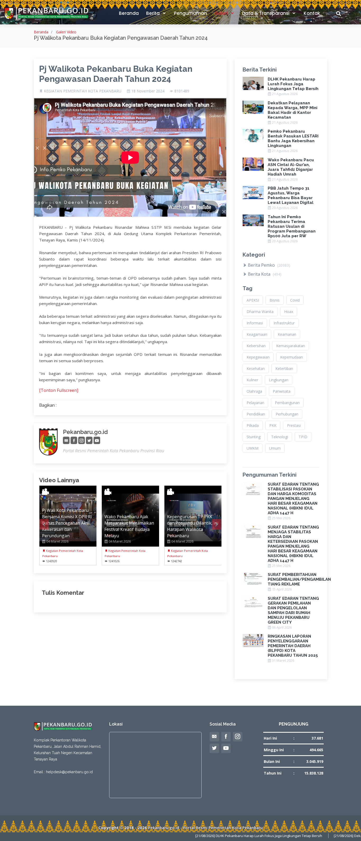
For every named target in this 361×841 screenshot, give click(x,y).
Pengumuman (190, 13)
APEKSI (253, 300)
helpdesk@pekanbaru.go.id (69, 772)
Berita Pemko (268, 265)
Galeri (221, 13)
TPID (303, 436)
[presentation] (44, 524)
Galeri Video (66, 31)
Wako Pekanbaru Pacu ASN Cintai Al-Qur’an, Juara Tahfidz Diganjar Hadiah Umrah (291, 167)
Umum (275, 448)
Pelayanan (255, 402)
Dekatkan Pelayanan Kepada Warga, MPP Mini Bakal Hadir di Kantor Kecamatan (292, 110)
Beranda (129, 13)
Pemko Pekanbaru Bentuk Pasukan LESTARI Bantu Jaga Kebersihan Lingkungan (293, 138)
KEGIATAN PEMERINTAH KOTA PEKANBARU (82, 91)
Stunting (254, 436)
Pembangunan (287, 402)
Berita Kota (264, 274)
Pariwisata (281, 391)
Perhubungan (287, 414)
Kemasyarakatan (290, 345)
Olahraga (254, 391)
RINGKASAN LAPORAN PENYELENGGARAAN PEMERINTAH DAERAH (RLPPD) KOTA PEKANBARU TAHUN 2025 (293, 646)
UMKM (252, 448)
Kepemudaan (291, 357)
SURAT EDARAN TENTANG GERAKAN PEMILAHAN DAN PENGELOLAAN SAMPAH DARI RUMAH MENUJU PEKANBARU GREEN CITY (293, 610)
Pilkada (253, 425)
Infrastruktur (284, 322)
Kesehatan (256, 368)
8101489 (181, 91)
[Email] (66, 440)
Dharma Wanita (260, 311)
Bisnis (275, 300)
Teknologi (279, 436)
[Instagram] (81, 440)
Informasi (255, 322)
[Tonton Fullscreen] (58, 390)
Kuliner (252, 379)
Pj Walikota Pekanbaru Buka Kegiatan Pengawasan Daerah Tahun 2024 (115, 74)
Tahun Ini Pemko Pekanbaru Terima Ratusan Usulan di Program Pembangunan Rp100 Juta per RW (292, 226)
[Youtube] (97, 440)
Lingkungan (278, 379)
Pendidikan (256, 414)
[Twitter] (89, 440)
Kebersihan (256, 345)
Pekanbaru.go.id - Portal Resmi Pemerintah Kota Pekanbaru (205, 827)
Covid (295, 300)
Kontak (312, 13)
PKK (272, 425)
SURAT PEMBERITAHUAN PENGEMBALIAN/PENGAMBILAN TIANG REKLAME (299, 579)
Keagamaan (257, 334)
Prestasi (294, 425)
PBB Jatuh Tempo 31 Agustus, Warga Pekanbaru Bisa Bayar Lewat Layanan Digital (290, 195)
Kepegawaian (258, 357)
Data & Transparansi (266, 13)
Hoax (288, 311)
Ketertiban (284, 368)
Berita (153, 13)
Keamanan (287, 334)
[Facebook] (74, 440)
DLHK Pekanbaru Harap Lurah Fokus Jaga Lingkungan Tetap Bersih (293, 84)
